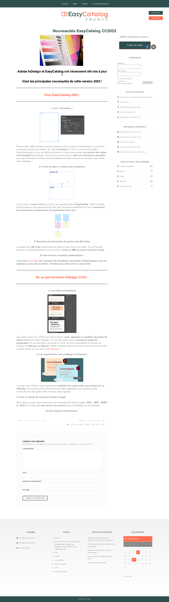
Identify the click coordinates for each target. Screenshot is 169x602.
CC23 (72, 424)
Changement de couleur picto (130, 117)
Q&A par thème (24, 548)
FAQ (56, 552)
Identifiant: (121, 63)
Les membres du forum (27, 538)
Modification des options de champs (132, 152)
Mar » (131, 576)
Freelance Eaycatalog (127, 112)
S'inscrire (156, 18)
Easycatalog (79, 424)
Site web (26, 490)
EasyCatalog (26, 420)
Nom (25, 472)
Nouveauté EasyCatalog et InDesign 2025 (100, 558)
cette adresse (52, 348)
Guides (85, 4)
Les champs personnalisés (97, 562)
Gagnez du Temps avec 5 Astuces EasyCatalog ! (99, 551)
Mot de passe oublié (124, 83)
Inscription (121, 81)
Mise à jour (95, 424)
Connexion (147, 82)
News (75, 4)
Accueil (65, 4)
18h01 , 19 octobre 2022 (91, 420)
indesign (87, 424)
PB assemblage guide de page (130, 107)
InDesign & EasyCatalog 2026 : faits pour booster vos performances (100, 539)
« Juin (125, 576)
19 (134, 559)
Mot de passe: (122, 71)
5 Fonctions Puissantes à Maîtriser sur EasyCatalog (101, 545)
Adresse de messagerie (32, 481)
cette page (33, 260)
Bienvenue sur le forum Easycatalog (67, 545)
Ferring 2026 (124, 102)
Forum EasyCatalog (100, 4)
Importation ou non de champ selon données (136, 97)
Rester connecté (126, 78)
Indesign (36, 420)
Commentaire (28, 448)
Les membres (59, 560)
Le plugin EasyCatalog (27, 543)
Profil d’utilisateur (61, 571)
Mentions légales (60, 564)
